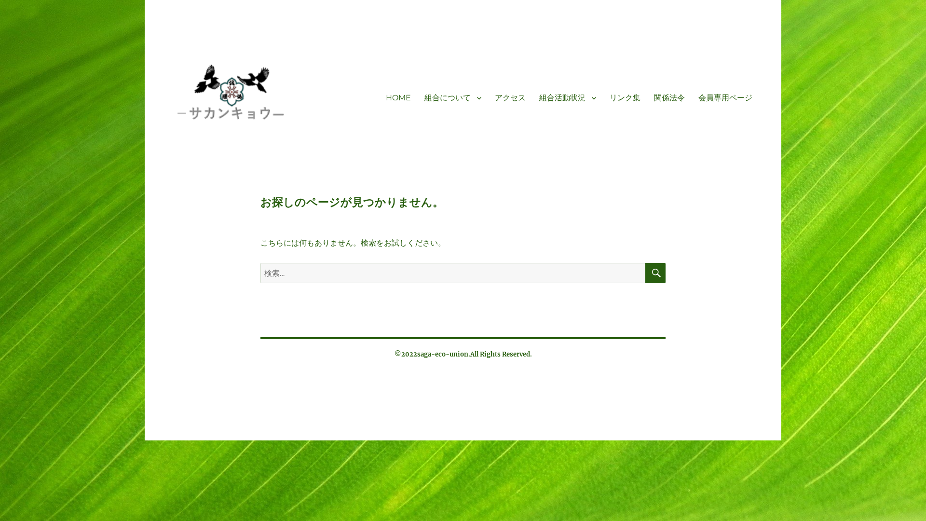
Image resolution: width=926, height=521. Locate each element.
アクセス (510, 97)
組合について (447, 97)
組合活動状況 (562, 97)
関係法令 (669, 97)
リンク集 (625, 97)
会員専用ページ (725, 97)
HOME (398, 97)
